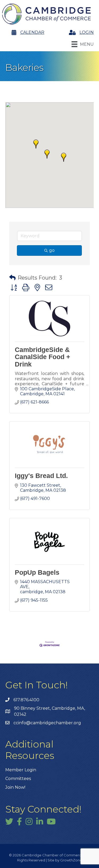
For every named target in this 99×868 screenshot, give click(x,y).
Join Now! (15, 787)
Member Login (20, 769)
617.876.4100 (26, 699)
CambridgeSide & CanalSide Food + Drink (42, 357)
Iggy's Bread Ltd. (41, 475)
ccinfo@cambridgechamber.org (47, 722)
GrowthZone (71, 860)
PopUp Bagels (37, 572)
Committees (18, 778)
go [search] (52, 250)
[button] (36, 144)
